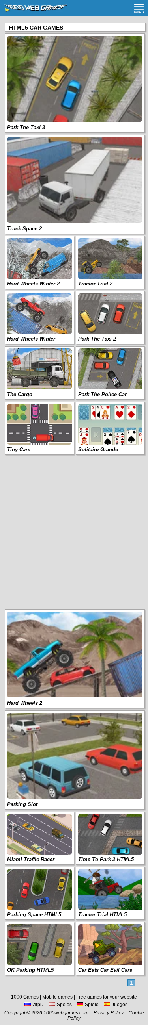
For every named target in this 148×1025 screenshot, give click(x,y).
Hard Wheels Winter (31, 339)
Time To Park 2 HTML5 (106, 859)
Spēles (64, 1004)
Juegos (119, 1004)
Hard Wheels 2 (24, 703)
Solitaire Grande (98, 449)
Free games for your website (106, 997)
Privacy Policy (109, 1013)
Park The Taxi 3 (26, 127)
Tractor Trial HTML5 (102, 914)
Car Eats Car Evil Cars (105, 970)
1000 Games (25, 997)
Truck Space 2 (24, 229)
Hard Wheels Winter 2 (33, 284)
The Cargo (19, 394)
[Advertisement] (74, 531)
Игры (38, 1004)
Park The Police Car (102, 394)
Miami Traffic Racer (30, 859)
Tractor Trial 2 (95, 284)
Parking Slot (22, 804)
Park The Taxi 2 (97, 339)
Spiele (92, 1004)
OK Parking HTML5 (30, 970)
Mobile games (57, 997)
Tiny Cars (18, 449)
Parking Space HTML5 (34, 914)
